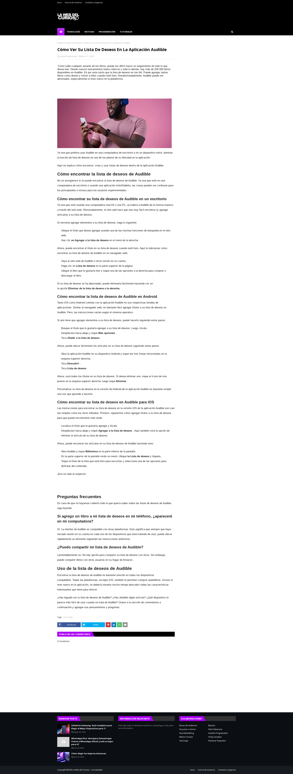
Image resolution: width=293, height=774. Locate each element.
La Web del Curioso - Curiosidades (87, 770)
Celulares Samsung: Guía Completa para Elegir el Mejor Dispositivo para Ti (91, 727)
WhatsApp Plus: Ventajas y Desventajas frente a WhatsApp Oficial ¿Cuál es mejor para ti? (92, 741)
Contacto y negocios (94, 2)
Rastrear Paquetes (217, 740)
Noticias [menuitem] (89, 31)
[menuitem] (61, 31)
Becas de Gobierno (188, 725)
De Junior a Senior (187, 729)
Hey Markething (186, 733)
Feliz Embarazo (215, 729)
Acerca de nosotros (73, 2)
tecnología (77, 43)
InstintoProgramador (68, 56)
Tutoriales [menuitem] (126, 31)
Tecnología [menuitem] (73, 31)
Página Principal (64, 43)
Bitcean (211, 725)
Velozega (183, 740)
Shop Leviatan (215, 736)
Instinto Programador (218, 733)
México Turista (186, 736)
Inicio (59, 2)
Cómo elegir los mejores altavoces (88, 753)
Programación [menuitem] (107, 31)
